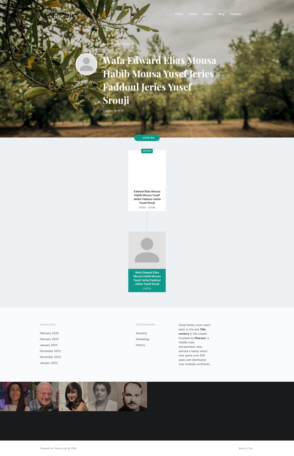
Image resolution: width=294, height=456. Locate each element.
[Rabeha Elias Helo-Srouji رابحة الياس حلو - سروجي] (161, 396)
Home (106, 44)
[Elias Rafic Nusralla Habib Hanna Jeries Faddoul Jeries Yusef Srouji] (132, 396)
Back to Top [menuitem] (245, 448)
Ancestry (141, 333)
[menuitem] (179, 14)
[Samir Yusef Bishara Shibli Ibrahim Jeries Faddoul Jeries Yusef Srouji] (44, 396)
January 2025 (49, 345)
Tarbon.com (60, 448)
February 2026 (49, 333)
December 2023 (50, 351)
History (140, 345)
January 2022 (49, 363)
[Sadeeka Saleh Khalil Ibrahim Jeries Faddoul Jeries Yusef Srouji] (73, 426)
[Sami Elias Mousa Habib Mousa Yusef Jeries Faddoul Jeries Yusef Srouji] (250, 396)
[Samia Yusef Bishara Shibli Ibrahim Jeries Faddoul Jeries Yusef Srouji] (279, 426)
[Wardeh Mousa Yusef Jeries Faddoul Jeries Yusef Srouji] (103, 426)
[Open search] (250, 14)
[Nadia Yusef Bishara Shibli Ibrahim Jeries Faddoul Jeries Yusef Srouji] (103, 396)
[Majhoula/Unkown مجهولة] (220, 396)
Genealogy (143, 339)
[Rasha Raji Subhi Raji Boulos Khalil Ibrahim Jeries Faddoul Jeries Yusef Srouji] (73, 396)
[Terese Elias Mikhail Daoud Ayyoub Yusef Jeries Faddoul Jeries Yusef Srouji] (161, 426)
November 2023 (50, 357)
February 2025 (49, 339)
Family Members (124, 44)
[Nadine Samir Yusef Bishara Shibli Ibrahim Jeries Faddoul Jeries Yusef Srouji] (191, 426)
